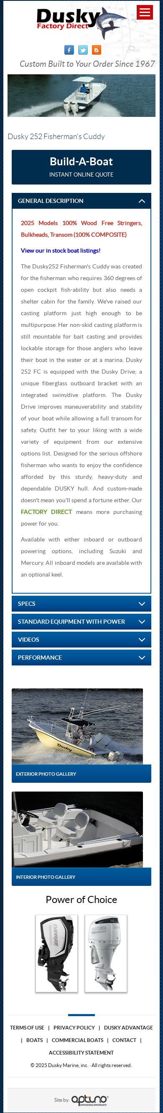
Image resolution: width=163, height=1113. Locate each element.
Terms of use (27, 1027)
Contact (124, 1040)
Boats (34, 1040)
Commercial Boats (77, 1040)
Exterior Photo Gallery (46, 774)
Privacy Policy (74, 1027)
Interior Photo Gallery (45, 877)
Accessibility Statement (81, 1052)
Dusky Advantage (128, 1027)
